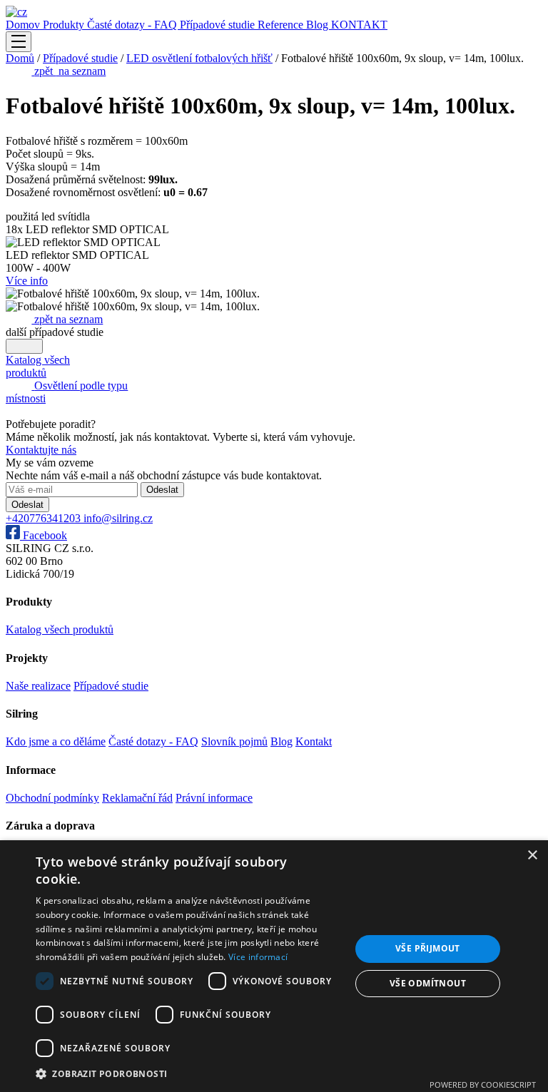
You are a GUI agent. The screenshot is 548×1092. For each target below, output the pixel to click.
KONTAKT (359, 25)
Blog (318, 25)
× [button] (532, 855)
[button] (188, 1073)
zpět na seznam (67, 319)
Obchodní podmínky (52, 798)
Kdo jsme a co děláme (56, 741)
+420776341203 (44, 518)
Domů (20, 58)
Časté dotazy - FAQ (133, 25)
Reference (282, 25)
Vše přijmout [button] (427, 948)
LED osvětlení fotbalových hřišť (199, 58)
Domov (24, 25)
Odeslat (162, 489)
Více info (27, 281)
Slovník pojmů (234, 741)
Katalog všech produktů (59, 629)
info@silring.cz (118, 518)
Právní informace (214, 798)
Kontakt (313, 741)
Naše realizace (38, 686)
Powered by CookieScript (483, 1084)
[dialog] (274, 966)
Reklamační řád (137, 798)
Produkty (65, 25)
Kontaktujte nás (41, 450)
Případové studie (219, 25)
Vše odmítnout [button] (428, 983)
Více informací (258, 957)
